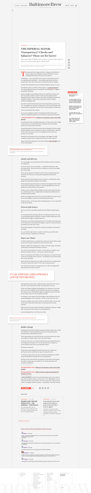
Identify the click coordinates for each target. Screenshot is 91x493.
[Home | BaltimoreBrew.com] (45, 4)
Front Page (22, 473)
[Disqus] (41, 446)
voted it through (52, 141)
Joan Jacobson (33, 45)
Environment (36, 481)
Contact (48, 475)
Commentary (36, 475)
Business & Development (38, 474)
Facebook (66, 5)
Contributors (50, 474)
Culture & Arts (36, 478)
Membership (49, 479)
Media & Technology (37, 482)
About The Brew (50, 473)
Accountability (24, 45)
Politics (35, 485)
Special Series (23, 474)
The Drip (21, 475)
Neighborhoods (36, 483)
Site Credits (62, 487)
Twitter (68, 5)
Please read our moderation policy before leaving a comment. (36, 429)
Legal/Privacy (50, 478)
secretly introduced (52, 87)
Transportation (36, 487)
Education (35, 479)
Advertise (49, 477)
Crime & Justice (36, 477)
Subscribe (62, 475)
